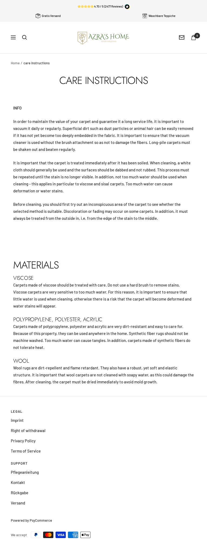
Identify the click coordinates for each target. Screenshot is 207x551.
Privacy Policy (23, 440)
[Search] (24, 37)
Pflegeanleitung (25, 472)
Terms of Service (26, 450)
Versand (18, 502)
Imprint (17, 420)
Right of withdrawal (28, 430)
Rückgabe (19, 492)
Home (15, 63)
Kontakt (18, 482)
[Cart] (193, 37)
